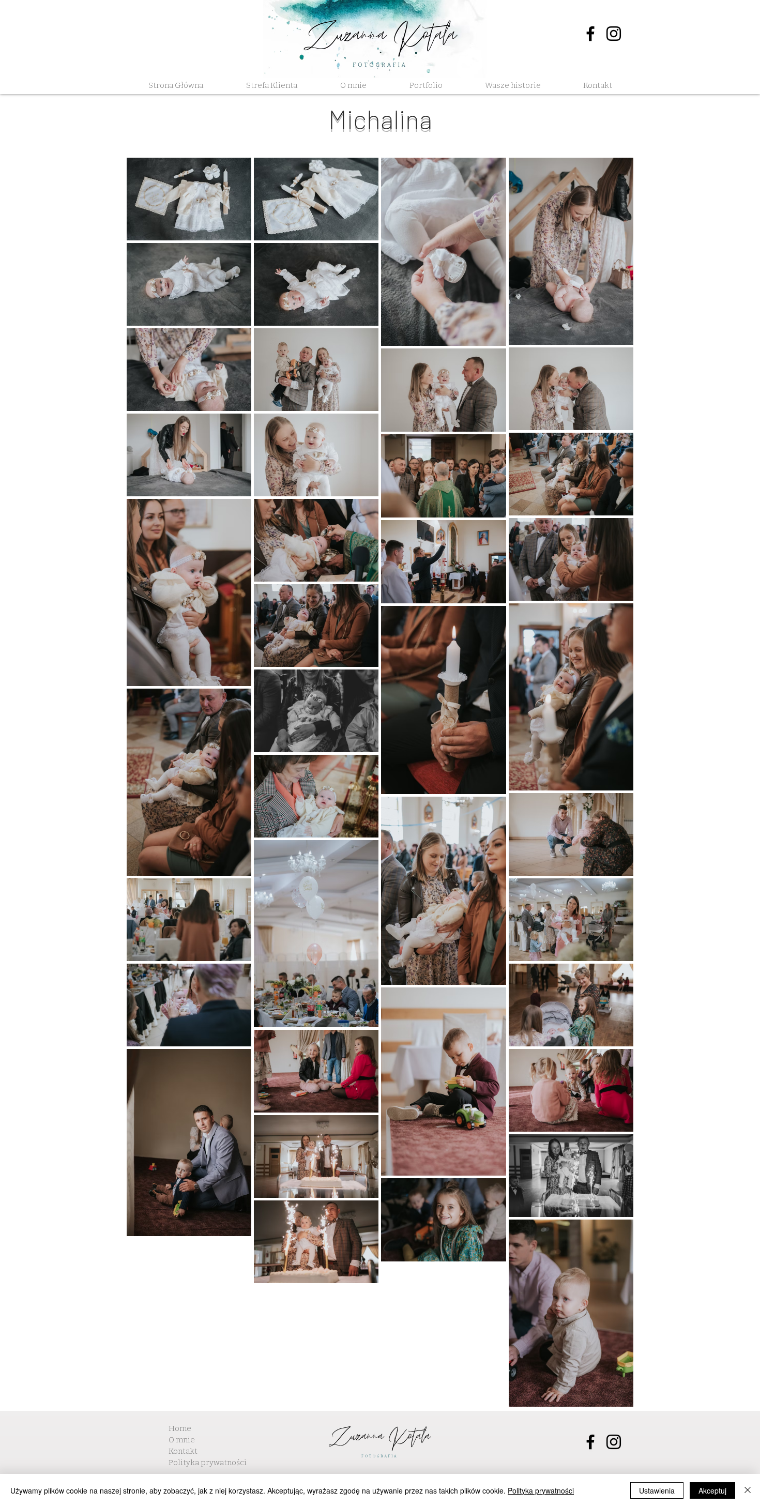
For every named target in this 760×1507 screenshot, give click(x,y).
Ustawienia (657, 1490)
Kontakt (183, 1451)
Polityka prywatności (208, 1462)
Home (180, 1428)
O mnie (182, 1439)
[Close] (747, 1490)
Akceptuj (712, 1490)
